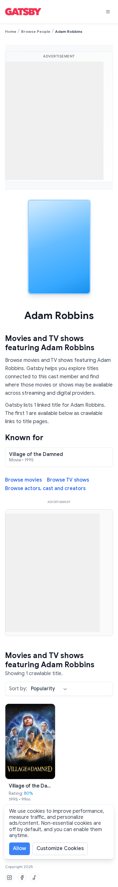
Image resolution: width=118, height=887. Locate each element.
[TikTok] (34, 877)
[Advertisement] (59, 121)
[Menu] (108, 11)
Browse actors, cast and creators (45, 489)
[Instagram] (9, 877)
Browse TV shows (68, 480)
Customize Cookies (60, 848)
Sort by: (18, 689)
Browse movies (23, 480)
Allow (19, 848)
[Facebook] (22, 877)
